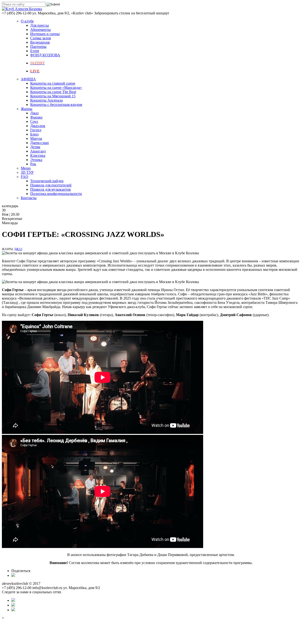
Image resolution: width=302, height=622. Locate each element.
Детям (35, 147)
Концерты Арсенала (46, 100)
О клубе (27, 21)
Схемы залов (40, 38)
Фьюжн (36, 117)
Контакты (29, 198)
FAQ (24, 177)
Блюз (34, 134)
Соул (34, 121)
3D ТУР (27, 172)
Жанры (26, 109)
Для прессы (39, 25)
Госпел (35, 130)
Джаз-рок (37, 126)
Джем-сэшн (39, 143)
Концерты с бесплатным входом (56, 105)
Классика (37, 155)
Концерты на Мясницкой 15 (53, 96)
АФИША (28, 79)
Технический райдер (46, 181)
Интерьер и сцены (45, 34)
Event (34, 51)
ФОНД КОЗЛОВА (45, 55)
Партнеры (38, 47)
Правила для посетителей (50, 185)
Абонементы (40, 30)
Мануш (36, 138)
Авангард (38, 151)
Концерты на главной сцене (52, 83)
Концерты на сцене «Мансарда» (56, 88)
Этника (36, 160)
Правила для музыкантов (50, 189)
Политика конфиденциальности (56, 194)
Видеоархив (40, 42)
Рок (33, 164)
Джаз (34, 113)
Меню (26, 168)
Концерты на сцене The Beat (53, 92)
